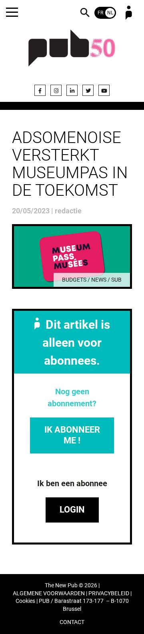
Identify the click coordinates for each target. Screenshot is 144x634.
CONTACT (72, 622)
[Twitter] (88, 90)
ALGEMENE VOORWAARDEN (49, 593)
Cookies (25, 601)
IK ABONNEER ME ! (72, 435)
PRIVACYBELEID (108, 593)
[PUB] (72, 53)
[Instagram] (56, 90)
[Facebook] (40, 90)
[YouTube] (104, 90)
